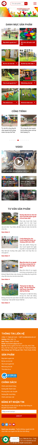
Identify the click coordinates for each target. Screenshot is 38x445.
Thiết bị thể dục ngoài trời (24, 429)
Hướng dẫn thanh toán (9, 389)
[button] (3, 12)
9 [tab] (26, 140)
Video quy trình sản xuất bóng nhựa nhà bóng (9, 196)
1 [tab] (10, 140)
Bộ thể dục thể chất (27, 63)
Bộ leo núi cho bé (8, 63)
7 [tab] (22, 140)
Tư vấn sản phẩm (19, 208)
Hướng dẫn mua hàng (8, 394)
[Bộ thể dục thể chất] (28, 55)
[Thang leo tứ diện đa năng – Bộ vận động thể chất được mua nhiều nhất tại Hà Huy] (10, 290)
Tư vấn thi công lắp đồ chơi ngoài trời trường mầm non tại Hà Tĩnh (9, 130)
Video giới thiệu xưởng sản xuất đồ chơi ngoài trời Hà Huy (28, 196)
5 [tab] (18, 140)
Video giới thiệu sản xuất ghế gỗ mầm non (16, 171)
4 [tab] (16, 140)
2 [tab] (12, 140)
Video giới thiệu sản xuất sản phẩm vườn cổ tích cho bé (10, 183)
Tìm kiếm (25, 3)
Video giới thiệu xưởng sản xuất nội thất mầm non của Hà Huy (28, 183)
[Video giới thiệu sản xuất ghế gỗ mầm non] (19, 161)
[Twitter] (6, 424)
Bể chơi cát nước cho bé (28, 43)
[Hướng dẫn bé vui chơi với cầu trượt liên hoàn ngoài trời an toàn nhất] (10, 218)
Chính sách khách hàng (9, 386)
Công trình (19, 111)
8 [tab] (24, 140)
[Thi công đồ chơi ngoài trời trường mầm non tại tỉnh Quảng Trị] (29, 120)
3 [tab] (14, 140)
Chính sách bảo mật (8, 397)
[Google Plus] (10, 424)
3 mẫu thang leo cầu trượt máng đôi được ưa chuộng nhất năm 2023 (27, 240)
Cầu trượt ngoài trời (9, 83)
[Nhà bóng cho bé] (28, 75)
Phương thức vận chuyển (9, 391)
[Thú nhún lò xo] (10, 94)
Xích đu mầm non (27, 102)
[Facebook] (3, 424)
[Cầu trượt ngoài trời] (10, 75)
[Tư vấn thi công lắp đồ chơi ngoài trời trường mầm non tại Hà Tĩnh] (10, 120)
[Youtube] (13, 424)
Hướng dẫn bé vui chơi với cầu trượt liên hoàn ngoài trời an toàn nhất (28, 216)
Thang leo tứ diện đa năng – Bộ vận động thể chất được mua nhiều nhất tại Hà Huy (27, 288)
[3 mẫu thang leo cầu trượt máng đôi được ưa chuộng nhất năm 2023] (10, 242)
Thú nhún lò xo (8, 102)
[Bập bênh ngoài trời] (10, 34)
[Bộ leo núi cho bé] (10, 55)
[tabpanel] (9, 124)
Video (19, 146)
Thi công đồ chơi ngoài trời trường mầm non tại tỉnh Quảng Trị (28, 130)
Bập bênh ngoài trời (9, 42)
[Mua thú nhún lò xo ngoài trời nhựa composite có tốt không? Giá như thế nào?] (10, 266)
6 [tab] (20, 140)
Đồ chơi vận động (23, 431)
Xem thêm (5, 232)
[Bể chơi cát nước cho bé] (28, 34)
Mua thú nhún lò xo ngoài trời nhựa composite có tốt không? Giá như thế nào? (28, 265)
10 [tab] (28, 140)
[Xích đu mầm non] (28, 94)
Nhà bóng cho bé (26, 83)
